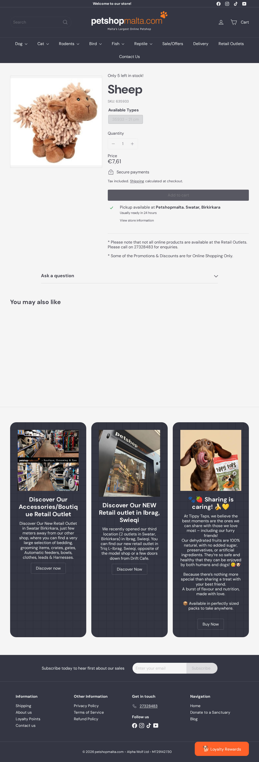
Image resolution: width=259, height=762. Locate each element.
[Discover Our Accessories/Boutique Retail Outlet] (48, 460)
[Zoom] (56, 122)
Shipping (137, 181)
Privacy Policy (86, 705)
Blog (194, 718)
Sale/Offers (172, 43)
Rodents (67, 43)
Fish (116, 43)
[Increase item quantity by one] (132, 143)
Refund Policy (86, 718)
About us (24, 712)
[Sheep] (28, 345)
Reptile (141, 43)
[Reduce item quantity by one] (113, 143)
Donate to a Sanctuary (210, 712)
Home (195, 705)
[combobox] (40, 22)
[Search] (65, 22)
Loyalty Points (28, 718)
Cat (41, 43)
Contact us (26, 725)
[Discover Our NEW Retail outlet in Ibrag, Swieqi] (129, 463)
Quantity (116, 133)
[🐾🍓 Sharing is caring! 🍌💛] (210, 460)
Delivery (200, 43)
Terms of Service (89, 712)
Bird (93, 43)
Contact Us (129, 56)
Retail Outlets (231, 43)
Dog (19, 43)
